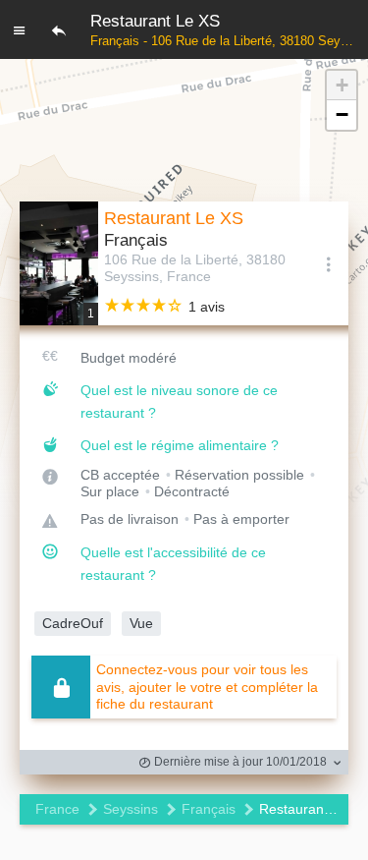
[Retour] (59, 29)
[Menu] (19, 29)
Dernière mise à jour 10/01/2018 (239, 762)
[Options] (328, 263)
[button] (341, 85)
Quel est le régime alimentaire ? (179, 445)
